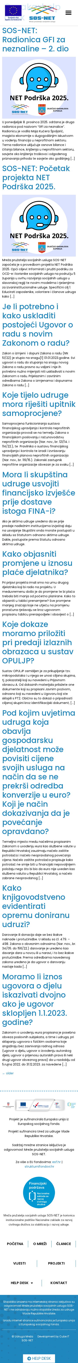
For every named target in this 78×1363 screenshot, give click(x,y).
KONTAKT (58, 1282)
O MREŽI (40, 1243)
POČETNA (15, 1243)
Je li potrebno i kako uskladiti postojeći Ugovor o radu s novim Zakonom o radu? (37, 324)
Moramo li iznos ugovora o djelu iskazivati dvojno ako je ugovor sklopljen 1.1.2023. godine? (34, 999)
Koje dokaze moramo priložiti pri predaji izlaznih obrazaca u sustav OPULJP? (37, 642)
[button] (68, 13)
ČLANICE (63, 1243)
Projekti (56, 1263)
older (8, 1073)
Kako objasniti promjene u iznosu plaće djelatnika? (37, 563)
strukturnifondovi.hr (39, 1166)
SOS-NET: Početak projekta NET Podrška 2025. (36, 177)
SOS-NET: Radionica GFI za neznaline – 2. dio (35, 39)
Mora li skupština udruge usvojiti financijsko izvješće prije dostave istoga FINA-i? (38, 492)
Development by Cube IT (53, 1336)
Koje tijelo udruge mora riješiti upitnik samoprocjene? (39, 404)
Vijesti (19, 1263)
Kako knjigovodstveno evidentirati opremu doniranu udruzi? (36, 906)
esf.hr (56, 1162)
